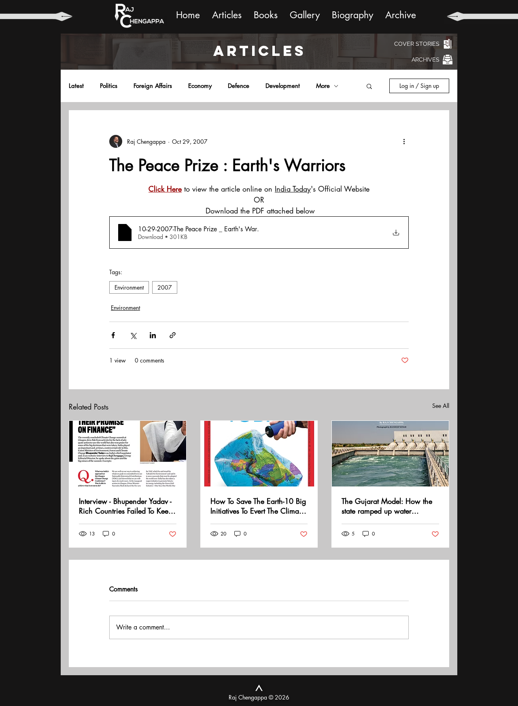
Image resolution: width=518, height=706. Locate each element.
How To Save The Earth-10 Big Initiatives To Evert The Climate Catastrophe (258, 506)
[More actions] (404, 141)
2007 (164, 287)
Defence (238, 86)
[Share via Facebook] (113, 335)
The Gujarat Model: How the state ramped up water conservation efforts (387, 506)
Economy (200, 86)
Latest (76, 86)
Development (282, 86)
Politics (108, 86)
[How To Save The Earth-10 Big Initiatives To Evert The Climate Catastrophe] (259, 453)
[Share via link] (172, 335)
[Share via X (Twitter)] (133, 335)
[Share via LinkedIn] (153, 335)
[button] (369, 86)
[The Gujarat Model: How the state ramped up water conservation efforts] (390, 453)
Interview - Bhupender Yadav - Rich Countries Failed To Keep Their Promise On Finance (125, 506)
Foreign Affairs (153, 86)
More (323, 86)
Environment (129, 287)
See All (440, 406)
